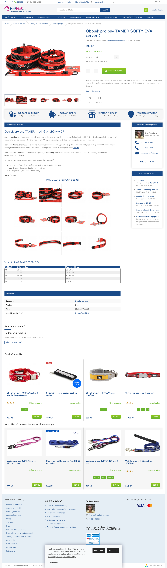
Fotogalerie (10, 551)
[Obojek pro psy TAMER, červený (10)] (50, 239)
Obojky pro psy (81, 301)
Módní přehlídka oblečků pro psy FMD (62, 509)
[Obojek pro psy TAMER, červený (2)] (50, 191)
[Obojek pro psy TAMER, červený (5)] (25, 215)
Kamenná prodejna (13, 515)
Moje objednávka (99, 2)
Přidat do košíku (115, 71)
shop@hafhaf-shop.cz (149, 153)
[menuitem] (10, 17)
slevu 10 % (154, 183)
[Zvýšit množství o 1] (96, 71)
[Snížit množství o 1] (88, 71)
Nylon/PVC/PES (82, 313)
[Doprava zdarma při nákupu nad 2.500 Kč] (63, 114)
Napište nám (11, 547)
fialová (110, 478)
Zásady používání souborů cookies (19, 536)
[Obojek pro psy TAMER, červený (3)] (74, 191)
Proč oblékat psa (53, 516)
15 (143, 409)
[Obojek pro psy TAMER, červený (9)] (25, 239)
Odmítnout (98, 550)
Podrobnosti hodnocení (116, 40)
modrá (96, 478)
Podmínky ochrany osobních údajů (62, 556)
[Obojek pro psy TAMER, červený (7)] (74, 215)
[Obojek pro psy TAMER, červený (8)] (99, 215)
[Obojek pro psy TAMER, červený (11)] (74, 239)
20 (147, 409)
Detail (37, 417)
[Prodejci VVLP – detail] (93, 539)
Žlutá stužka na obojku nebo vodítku (61, 527)
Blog (8, 526)
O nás (8, 519)
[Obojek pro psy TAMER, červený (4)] (99, 191)
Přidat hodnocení (13, 342)
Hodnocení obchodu (63, 2)
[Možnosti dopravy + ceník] (24, 114)
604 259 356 (96, 519)
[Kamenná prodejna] (103, 114)
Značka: (133, 40)
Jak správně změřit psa (56, 513)
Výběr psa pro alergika (56, 520)
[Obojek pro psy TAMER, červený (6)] (50, 215)
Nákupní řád (11, 540)
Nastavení (54, 562)
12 (138, 409)
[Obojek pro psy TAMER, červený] (25, 191)
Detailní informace (93, 91)
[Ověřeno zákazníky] (142, 114)
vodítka (76, 147)
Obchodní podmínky (82, 2)
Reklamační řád (12, 544)
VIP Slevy (10, 522)
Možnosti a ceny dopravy (16, 529)
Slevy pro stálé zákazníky (57, 505)
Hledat (105, 10)
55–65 (24, 409)
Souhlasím (113, 550)
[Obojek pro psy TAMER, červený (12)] (99, 239)
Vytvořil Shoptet (156, 565)
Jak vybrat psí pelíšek (55, 523)
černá (103, 478)
